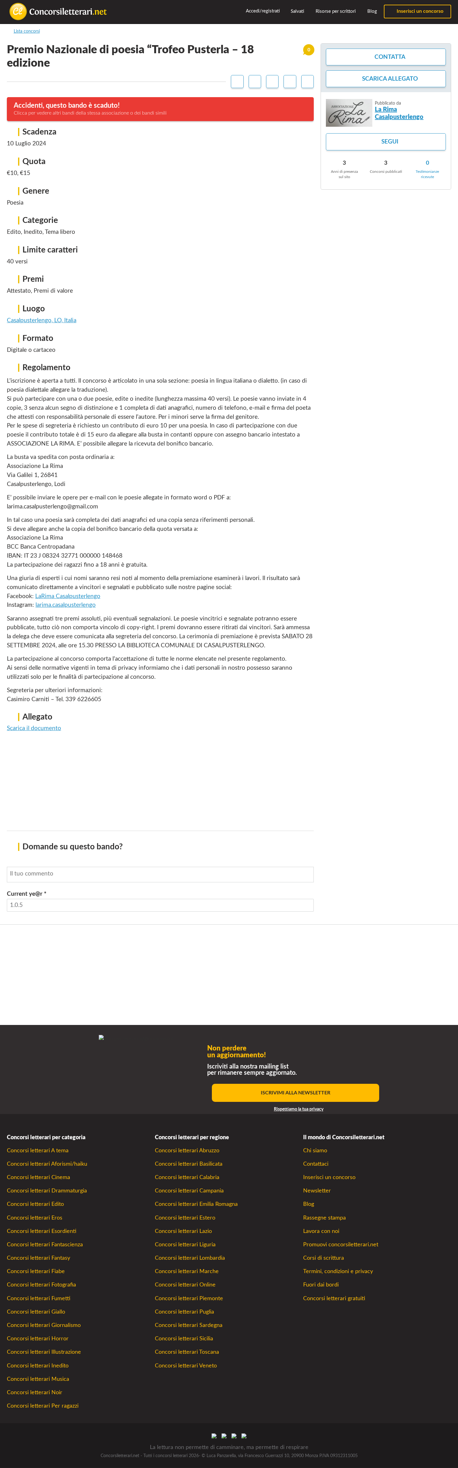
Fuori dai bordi (321, 1284)
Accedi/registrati (262, 11)
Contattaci (315, 1164)
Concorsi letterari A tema (38, 1150)
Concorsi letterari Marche (187, 1271)
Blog (371, 11)
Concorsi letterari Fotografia (41, 1284)
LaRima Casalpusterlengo (67, 596)
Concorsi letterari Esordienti (41, 1231)
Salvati (296, 11)
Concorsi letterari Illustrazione (44, 1352)
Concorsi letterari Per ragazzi (43, 1406)
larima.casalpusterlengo (66, 605)
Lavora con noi (321, 1231)
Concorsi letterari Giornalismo (44, 1325)
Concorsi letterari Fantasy (38, 1258)
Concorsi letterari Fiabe (36, 1271)
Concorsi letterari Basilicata (188, 1164)
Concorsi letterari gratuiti (334, 1298)
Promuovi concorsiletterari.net (340, 1244)
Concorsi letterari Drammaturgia (47, 1190)
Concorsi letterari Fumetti (38, 1298)
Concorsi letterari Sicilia (184, 1338)
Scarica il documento (34, 728)
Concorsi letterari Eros (34, 1217)
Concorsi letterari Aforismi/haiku (47, 1164)
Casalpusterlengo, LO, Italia (41, 320)
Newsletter (317, 1190)
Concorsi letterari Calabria (187, 1177)
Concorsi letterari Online (185, 1284)
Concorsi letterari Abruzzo (187, 1150)
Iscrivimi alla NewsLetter (295, 1092)
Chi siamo (315, 1150)
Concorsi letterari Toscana (187, 1352)
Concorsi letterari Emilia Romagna (196, 1204)
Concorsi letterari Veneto (186, 1365)
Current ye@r (26, 894)
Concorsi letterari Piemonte (189, 1298)
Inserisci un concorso (419, 11)
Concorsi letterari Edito (35, 1204)
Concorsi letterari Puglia (184, 1312)
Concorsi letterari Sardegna (188, 1325)
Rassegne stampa (324, 1217)
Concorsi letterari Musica (38, 1379)
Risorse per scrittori (335, 11)
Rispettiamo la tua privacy (298, 1109)
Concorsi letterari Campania (189, 1190)
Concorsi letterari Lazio (183, 1231)
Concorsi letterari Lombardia (190, 1258)
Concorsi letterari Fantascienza (45, 1244)
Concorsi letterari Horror (38, 1338)
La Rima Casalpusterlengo (399, 113)
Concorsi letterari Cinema (38, 1177)
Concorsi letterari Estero (185, 1217)
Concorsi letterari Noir (34, 1392)
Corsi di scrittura (323, 1258)
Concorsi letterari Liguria (185, 1244)
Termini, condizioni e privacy (338, 1271)
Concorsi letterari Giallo (36, 1312)
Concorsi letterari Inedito (38, 1365)
